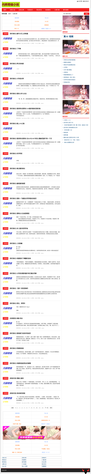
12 (42, 407)
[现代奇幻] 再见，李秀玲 (17, 303)
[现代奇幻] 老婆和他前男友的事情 (20, 363)
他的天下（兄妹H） (46, 424)
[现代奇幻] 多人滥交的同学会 (19, 228)
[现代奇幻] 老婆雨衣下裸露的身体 (20, 258)
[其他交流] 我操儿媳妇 (17, 378)
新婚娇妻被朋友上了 (68, 74)
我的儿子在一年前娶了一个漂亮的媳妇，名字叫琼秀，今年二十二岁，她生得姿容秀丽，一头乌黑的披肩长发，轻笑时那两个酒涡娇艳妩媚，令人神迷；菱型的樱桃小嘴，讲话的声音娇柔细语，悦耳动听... (38, 383)
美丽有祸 (66, 132)
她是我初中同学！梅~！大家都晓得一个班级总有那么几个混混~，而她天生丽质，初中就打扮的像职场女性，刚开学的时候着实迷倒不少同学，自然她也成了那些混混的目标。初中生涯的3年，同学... (38, 203)
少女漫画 (24, 464)
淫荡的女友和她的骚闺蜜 (69, 60)
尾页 (51, 407)
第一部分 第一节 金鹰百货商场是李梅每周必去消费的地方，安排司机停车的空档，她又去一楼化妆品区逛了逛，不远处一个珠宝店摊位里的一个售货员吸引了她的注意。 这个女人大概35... (37, 250)
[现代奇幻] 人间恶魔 (16, 243)
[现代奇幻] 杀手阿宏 (16, 153)
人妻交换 (57, 10)
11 (39, 407)
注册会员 (86, 1)
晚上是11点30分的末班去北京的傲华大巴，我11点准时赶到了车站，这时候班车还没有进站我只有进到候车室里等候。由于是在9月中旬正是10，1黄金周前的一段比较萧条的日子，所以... (38, 40)
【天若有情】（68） (68, 130)
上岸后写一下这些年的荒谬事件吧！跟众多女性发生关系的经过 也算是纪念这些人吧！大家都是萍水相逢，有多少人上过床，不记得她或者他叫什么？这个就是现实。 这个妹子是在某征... (38, 144)
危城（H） (16, 28)
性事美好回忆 (67, 82)
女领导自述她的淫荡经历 (69, 79)
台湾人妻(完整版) (68, 69)
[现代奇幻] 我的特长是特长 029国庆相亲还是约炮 (25, 108)
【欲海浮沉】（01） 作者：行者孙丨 (72, 140)
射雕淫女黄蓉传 (67, 62)
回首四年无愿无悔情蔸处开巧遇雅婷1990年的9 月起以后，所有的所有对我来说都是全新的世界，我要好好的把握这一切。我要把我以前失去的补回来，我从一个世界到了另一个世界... (38, 85)
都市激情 (65, 10)
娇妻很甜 (46, 25)
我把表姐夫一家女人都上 (69, 77)
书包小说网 (17, 25)
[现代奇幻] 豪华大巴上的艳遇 (19, 33)
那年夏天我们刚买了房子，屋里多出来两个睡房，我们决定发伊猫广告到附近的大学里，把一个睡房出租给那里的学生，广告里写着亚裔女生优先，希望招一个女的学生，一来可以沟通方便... (38, 55)
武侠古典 (21, 10)
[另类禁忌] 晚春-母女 (16, 318)
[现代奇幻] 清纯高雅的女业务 (70, 127)
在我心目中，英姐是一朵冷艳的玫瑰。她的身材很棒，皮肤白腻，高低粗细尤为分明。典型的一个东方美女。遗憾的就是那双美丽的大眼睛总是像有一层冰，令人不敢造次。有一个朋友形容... (38, 175)
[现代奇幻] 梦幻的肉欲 (17, 63)
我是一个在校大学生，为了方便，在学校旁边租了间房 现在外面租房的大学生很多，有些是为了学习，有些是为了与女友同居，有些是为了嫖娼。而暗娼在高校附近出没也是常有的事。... (37, 218)
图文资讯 (44, 464)
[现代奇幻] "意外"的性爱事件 (19, 288)
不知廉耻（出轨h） (46, 449)
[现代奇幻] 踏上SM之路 (17, 123)
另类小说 (12, 10)
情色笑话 (39, 10)
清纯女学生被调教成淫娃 (69, 65)
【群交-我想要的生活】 (69, 142)
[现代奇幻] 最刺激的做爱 (17, 183)
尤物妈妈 (66, 72)
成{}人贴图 (24, 466)
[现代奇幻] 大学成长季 (17, 78)
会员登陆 (80, 1)
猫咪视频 (17, 18)
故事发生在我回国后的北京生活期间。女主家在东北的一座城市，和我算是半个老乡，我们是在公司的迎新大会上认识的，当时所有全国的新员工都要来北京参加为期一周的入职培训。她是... (38, 278)
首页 (5, 10)
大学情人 (66, 67)
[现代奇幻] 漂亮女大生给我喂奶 (19, 213)
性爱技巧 (30, 10)
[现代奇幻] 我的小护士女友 (18, 93)
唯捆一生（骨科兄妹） (17, 452)
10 (36, 407)
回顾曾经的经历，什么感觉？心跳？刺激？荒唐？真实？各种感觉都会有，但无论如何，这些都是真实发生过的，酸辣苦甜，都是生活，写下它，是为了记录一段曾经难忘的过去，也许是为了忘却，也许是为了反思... (38, 338)
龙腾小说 (4, 464)
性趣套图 (44, 466)
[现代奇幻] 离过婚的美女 (17, 168)
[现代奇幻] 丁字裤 (15, 48)
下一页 (46, 407)
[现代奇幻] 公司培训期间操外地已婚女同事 (23, 273)
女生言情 (44, 462)
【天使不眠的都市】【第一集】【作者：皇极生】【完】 (76, 125)
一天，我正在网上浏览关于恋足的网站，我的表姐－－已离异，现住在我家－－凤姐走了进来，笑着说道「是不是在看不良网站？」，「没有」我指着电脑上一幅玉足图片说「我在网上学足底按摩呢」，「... (38, 398)
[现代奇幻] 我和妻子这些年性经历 (20, 333)
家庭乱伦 (4, 460)
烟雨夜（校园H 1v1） (46, 28)
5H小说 (46, 21)
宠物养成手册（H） (46, 420)
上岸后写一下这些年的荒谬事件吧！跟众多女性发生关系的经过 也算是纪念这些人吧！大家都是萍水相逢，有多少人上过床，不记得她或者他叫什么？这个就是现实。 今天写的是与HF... (38, 114)
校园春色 (48, 10)
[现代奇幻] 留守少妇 (68, 122)
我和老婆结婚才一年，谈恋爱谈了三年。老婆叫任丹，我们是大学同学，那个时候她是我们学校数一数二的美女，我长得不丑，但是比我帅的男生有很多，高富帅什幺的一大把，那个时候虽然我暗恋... (38, 368)
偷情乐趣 (66, 135)
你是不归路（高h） (17, 424)
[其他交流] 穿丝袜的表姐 (17, 393)
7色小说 (46, 18)
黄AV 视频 (68, 36)
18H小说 (4, 466)
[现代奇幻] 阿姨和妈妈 (17, 348)
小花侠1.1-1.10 (67, 120)
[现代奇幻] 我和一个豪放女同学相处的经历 (23, 198)
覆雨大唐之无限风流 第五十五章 (71, 137)
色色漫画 (17, 21)
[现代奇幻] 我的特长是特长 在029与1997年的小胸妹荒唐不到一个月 (31, 138)
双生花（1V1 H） (46, 452)
